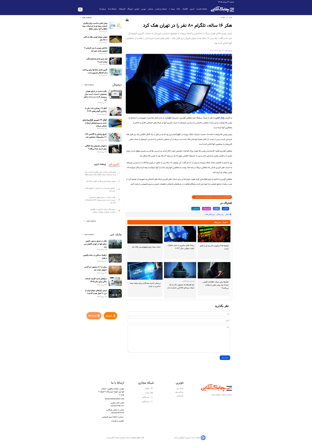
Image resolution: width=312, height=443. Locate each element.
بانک (178, 8)
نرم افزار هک (210, 214)
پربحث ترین (100, 164)
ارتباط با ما (112, 8)
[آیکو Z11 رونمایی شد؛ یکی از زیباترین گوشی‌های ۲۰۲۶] (115, 111)
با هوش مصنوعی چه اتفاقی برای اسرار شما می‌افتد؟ (96, 147)
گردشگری (180, 395)
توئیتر (216, 208)
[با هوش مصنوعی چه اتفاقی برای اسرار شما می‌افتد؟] (115, 148)
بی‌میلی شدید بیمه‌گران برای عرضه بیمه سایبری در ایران (145, 285)
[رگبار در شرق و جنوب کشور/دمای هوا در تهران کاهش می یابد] (115, 244)
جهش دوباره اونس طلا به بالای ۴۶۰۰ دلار (95, 38)
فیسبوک (206, 208)
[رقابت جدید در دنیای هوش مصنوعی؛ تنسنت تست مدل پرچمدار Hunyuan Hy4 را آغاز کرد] (115, 94)
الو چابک (122, 8)
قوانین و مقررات (117, 420)
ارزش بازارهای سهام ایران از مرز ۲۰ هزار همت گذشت (96, 292)
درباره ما (103, 8)
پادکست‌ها (180, 392)
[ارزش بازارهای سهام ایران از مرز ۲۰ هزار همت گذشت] (115, 293)
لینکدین (196, 208)
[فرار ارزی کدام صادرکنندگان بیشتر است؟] (115, 61)
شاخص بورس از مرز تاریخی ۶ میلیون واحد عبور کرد (95, 49)
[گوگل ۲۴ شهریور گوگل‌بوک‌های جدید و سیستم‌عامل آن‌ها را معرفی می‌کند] (115, 123)
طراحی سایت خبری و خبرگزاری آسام (187, 437)
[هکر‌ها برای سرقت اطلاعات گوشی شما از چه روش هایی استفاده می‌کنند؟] (214, 270)
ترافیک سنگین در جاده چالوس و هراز (95, 257)
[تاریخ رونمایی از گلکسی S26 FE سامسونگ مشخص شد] (115, 137)
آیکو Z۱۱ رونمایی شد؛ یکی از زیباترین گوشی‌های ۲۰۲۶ (96, 110)
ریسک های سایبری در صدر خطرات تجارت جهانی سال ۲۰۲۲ (180, 247)
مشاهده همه (87, 17)
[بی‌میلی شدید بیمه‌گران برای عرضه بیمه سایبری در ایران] (145, 271)
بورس (143, 8)
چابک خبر (116, 234)
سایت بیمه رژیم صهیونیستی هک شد (146, 246)
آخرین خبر (114, 164)
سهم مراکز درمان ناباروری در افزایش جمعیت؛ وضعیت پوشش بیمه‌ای (102, 210)
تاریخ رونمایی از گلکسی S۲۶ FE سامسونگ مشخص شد (96, 136)
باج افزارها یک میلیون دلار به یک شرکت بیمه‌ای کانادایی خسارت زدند (180, 286)
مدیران (109, 316)
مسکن (150, 8)
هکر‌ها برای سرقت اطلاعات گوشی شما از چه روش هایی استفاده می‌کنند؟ (216, 285)
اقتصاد (185, 8)
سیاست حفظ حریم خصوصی (113, 416)
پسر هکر (220, 214)
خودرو (137, 8)
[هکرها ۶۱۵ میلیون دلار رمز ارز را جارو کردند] (214, 234)
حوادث (222, 17)
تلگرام (225, 208)
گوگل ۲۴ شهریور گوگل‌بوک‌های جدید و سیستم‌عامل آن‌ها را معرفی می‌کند (95, 123)
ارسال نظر (225, 357)
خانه (230, 17)
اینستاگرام (145, 397)
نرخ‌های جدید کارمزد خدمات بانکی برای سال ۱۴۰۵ (96, 280)
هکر (227, 214)
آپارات (147, 393)
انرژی (192, 8)
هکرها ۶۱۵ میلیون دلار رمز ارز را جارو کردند (214, 247)
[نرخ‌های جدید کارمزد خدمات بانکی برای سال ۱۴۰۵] (115, 281)
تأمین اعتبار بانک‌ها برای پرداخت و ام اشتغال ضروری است (94, 71)
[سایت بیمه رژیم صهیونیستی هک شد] (145, 235)
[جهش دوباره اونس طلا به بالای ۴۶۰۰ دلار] (115, 39)
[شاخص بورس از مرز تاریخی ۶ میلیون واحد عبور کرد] (115, 50)
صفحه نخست (201, 8)
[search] (80, 9)
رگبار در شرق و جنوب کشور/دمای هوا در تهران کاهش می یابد (95, 244)
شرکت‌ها (92, 316)
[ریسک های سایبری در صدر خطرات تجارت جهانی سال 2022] (180, 234)
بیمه (173, 8)
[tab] (114, 164)
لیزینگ (130, 8)
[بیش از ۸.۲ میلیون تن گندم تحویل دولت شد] (115, 270)
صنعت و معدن (161, 8)
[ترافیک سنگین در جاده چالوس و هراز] (115, 258)
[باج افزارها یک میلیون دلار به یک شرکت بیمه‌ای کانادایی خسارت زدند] (180, 270)
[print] (127, 20)
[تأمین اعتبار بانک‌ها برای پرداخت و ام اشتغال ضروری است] (115, 72)
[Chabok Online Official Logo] (222, 9)
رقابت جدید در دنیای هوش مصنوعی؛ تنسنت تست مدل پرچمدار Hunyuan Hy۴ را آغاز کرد (95, 96)
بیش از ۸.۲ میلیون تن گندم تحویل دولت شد (96, 268)
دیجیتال (117, 84)
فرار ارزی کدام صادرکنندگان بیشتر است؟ (96, 60)
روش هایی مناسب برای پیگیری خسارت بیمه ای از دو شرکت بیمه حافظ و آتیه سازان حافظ (94, 26)
